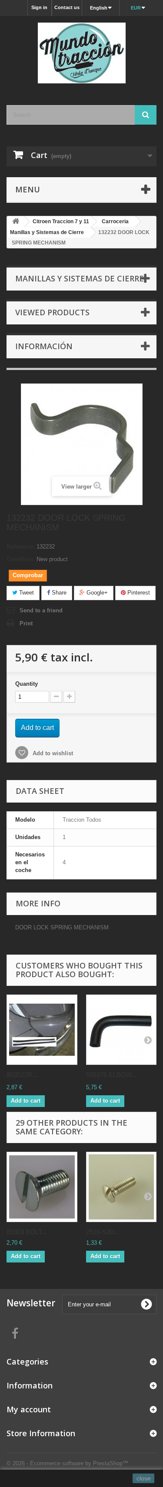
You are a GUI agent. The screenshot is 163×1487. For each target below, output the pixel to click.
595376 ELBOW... (111, 1074)
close (143, 1478)
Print (26, 623)
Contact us (67, 7)
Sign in (39, 7)
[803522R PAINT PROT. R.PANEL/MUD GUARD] (42, 1030)
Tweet (25, 592)
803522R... (22, 1074)
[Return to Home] (15, 221)
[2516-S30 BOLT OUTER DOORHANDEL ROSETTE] (121, 1187)
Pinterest (138, 592)
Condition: (21, 559)
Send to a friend (41, 610)
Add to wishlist (52, 753)
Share (58, 592)
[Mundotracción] (81, 53)
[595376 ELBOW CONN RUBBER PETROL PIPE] (121, 1030)
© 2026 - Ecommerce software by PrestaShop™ (67, 1463)
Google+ (96, 592)
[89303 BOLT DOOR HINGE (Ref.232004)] (42, 1187)
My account (29, 1409)
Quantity (26, 684)
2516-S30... (102, 1232)
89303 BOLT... (27, 1232)
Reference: (21, 546)
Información (44, 346)
